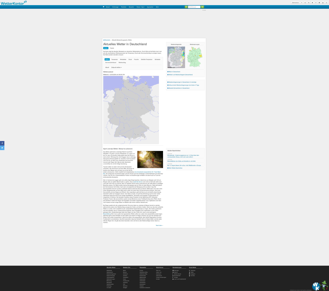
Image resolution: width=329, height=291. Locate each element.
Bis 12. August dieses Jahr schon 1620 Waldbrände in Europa (184, 165)
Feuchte (136, 59)
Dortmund (125, 274)
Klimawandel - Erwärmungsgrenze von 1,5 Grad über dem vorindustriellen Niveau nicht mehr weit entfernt (183, 156)
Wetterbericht (110, 272)
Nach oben (159, 225)
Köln (124, 284)
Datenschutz (295, 2)
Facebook (193, 270)
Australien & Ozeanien (145, 287)
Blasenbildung (107, 214)
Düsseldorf (125, 277)
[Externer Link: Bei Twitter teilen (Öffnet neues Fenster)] (2, 148)
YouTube (193, 275)
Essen (124, 279)
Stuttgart (125, 287)
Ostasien (142, 286)
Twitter (192, 272)
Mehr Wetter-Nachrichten (175, 168)
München (125, 286)
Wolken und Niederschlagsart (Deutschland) (180, 74)
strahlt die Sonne (137, 182)
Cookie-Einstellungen (161, 277)
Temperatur (114, 59)
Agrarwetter (150, 7)
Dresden (125, 275)
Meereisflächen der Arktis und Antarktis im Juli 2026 (181, 161)
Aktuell (108, 7)
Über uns (158, 270)
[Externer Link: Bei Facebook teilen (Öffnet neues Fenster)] (2, 143)
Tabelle (112, 48)
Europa (141, 270)
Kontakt (158, 279)
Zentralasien (142, 282)
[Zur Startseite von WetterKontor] (103, 7)
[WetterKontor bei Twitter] (312, 2)
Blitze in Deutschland (174, 71)
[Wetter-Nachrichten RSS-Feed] (308, 2)
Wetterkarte (109, 270)
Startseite (107, 40)
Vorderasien (142, 280)
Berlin (124, 270)
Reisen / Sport (140, 7)
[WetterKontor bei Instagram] (319, 2)
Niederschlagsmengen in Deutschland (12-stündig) (182, 82)
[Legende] (301, 2)
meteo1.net (158, 272)
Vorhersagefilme (110, 277)
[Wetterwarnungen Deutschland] (194, 57)
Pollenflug (109, 286)
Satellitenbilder (110, 284)
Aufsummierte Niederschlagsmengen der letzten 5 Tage (183, 85)
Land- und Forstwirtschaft (180, 279)
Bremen (125, 272)
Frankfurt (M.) (126, 280)
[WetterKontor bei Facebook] (315, 2)
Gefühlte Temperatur (146, 59)
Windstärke (123, 59)
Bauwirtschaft (177, 275)
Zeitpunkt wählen (116, 67)
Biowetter (131, 7)
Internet (176, 272)
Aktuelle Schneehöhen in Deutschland (178, 88)
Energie (176, 277)
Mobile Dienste (177, 274)
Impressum (158, 274)
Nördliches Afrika (144, 272)
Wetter (107, 59)
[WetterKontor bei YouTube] (323, 2)
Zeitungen (176, 270)
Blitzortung (109, 280)
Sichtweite (157, 59)
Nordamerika (143, 275)
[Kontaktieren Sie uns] (305, 2)
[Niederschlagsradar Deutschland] (176, 57)
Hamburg (125, 282)
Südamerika (142, 279)
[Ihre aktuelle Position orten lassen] (186, 7)
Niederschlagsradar (111, 274)
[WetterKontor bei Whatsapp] (326, 2)
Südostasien (142, 284)
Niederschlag (122, 62)
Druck (130, 59)
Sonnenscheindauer (110, 62)
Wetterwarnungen (111, 279)
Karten (106, 48)
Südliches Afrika (143, 274)
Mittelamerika (143, 277)
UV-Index (109, 287)
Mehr (157, 7)
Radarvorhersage (111, 275)
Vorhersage (115, 7)
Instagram (193, 274)
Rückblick (123, 7)
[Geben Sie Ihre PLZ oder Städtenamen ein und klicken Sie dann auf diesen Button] (202, 7)
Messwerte (109, 282)
